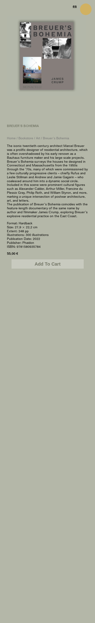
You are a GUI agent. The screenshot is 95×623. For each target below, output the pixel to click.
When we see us (25, 366)
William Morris (69, 366)
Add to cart (48, 264)
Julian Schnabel (25, 589)
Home (11, 138)
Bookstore (25, 138)
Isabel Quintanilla (25, 476)
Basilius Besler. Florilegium (69, 478)
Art (38, 138)
